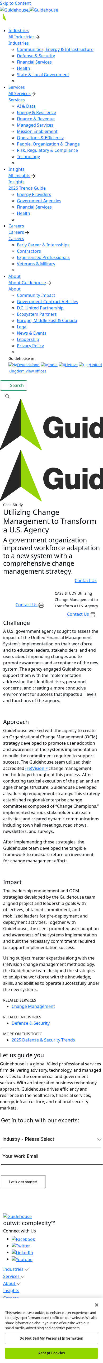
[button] (51, 396)
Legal (22, 327)
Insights (16, 182)
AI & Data (26, 106)
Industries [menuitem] (18, 30)
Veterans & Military (36, 264)
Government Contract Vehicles (47, 301)
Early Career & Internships (43, 245)
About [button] (9, 1283)
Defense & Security (36, 56)
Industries (18, 43)
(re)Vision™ (36, 768)
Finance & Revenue (36, 119)
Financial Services (34, 62)
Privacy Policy (30, 346)
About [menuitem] (14, 276)
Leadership (28, 339)
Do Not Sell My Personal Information (52, 1338)
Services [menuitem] (16, 87)
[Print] (41, 605)
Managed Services (35, 125)
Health (23, 68)
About (14, 289)
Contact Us (86, 580)
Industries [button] (14, 1269)
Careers (16, 232)
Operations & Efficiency (40, 138)
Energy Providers (34, 194)
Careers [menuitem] (16, 226)
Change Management (33, 1006)
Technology (28, 156)
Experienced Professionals (43, 257)
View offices (36, 371)
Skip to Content (15, 3)
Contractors (29, 251)
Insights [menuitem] (16, 169)
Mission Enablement (37, 131)
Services (16, 100)
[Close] (96, 1305)
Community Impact (36, 295)
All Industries (22, 37)
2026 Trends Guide (27, 188)
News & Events (31, 333)
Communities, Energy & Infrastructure (55, 49)
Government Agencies (39, 201)
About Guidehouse (27, 283)
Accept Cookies (51, 1353)
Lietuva (71, 364)
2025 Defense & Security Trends (43, 1040)
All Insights (19, 175)
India (53, 364)
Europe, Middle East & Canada (47, 320)
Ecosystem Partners (37, 314)
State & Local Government (43, 74)
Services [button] (12, 1276)
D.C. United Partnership (40, 308)
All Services (19, 93)
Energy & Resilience (36, 112)
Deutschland (28, 364)
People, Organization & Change (48, 144)
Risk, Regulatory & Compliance (47, 150)
